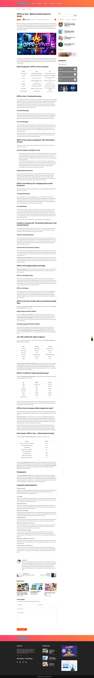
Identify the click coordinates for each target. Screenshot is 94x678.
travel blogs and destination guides (44, 563)
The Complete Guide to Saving (52, 658)
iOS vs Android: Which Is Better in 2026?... (69, 44)
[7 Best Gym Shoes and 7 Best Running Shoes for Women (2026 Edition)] (45, 664)
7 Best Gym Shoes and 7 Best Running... (69, 38)
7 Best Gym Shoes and (51, 664)
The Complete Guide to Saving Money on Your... (69, 31)
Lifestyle (39, 3)
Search (59, 13)
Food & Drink (66, 22)
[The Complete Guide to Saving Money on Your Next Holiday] (45, 658)
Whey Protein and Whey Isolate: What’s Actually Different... (69, 24)
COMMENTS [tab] (74, 19)
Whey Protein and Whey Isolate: (52, 651)
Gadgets (23, 9)
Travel (45, 3)
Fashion (65, 36)
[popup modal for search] (75, 4)
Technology (51, 3)
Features (59, 3)
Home (33, 3)
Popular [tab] (68, 19)
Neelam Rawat (27, 19)
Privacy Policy (19, 655)
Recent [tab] (62, 19)
